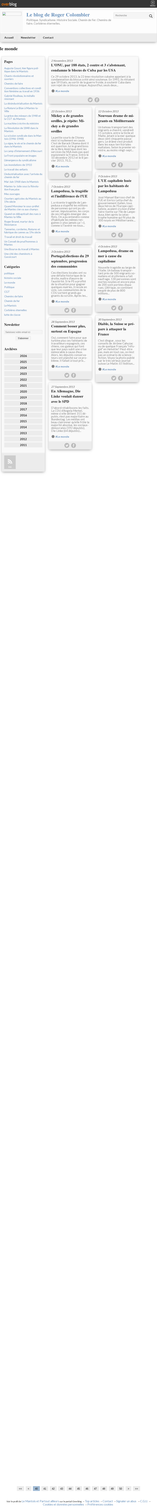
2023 (23, 373)
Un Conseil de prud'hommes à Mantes (21, 243)
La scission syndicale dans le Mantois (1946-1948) (23, 137)
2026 (23, 355)
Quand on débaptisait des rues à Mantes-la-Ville (22, 215)
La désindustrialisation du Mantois (23, 103)
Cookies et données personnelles (63, 1504)
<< (20, 1488)
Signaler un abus (126, 1501)
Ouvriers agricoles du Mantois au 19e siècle (22, 200)
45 (78, 1488)
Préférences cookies (100, 1504)
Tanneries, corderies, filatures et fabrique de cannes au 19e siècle (22, 231)
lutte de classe (12, 314)
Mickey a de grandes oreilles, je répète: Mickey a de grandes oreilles (67, 123)
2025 (23, 361)
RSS (9, 467)
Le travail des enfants (16, 169)
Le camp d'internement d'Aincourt (23, 151)
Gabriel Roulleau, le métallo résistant (19, 97)
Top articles (92, 1501)
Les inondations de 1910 (18, 164)
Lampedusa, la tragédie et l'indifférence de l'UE (69, 193)
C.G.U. (144, 1501)
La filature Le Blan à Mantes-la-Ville (21, 110)
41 (44, 1488)
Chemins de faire (13, 83)
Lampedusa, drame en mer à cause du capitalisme (115, 256)
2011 (23, 445)
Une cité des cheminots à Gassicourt (18, 255)
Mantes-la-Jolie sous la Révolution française (21, 188)
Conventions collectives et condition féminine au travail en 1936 (23, 90)
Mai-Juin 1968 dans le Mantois (21, 181)
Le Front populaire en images (20, 155)
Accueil (9, 37)
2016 (23, 415)
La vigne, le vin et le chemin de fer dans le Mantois (22, 145)
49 (112, 1488)
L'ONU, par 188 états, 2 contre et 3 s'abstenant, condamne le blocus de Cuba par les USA (88, 67)
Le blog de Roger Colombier (58, 14)
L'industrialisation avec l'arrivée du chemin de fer (23, 176)
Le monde (9, 282)
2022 (23, 379)
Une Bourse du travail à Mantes (21, 249)
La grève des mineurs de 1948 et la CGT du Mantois (22, 117)
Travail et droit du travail (18, 236)
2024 (23, 367)
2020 (23, 391)
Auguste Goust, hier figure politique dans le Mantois (21, 70)
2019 (23, 397)
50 (120, 1488)
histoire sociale (12, 277)
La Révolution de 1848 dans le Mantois (21, 130)
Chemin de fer (12, 300)
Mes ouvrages (12, 194)
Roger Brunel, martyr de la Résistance (19, 223)
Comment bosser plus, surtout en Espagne (68, 328)
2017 (23, 409)
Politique (9, 287)
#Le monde (62, 91)
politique (9, 273)
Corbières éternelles (15, 310)
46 (87, 1488)
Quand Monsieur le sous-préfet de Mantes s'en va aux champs (21, 208)
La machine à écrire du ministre (21, 123)
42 (53, 1488)
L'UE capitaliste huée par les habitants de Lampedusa (114, 185)
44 (70, 1488)
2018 (23, 403)
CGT (7, 291)
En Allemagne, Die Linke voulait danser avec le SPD (67, 396)
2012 (23, 439)
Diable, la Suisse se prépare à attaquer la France (116, 329)
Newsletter (28, 37)
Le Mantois (10, 305)
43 (61, 1488)
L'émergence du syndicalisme (20, 160)
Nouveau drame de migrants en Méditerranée (116, 118)
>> (136, 1488)
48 (103, 1488)
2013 (23, 433)
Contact (48, 37)
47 (95, 1488)
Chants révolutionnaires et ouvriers (19, 77)
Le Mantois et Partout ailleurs (40, 1501)
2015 (23, 421)
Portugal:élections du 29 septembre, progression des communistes (70, 261)
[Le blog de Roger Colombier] (12, 21)
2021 (23, 385)
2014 (23, 427)
